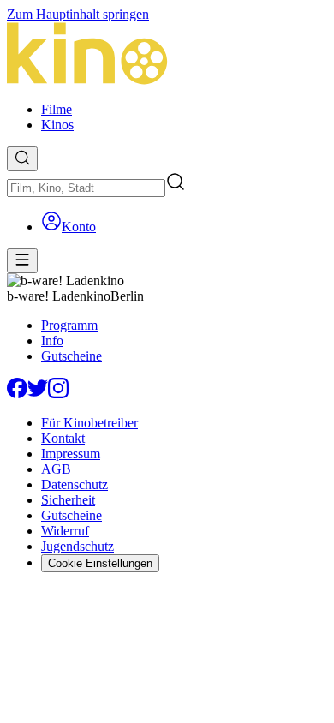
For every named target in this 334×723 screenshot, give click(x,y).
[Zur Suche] (22, 158)
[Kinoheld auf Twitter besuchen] (37, 393)
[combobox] (86, 188)
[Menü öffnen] (22, 260)
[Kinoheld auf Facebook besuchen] (17, 393)
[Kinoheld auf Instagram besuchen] (58, 393)
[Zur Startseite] (167, 55)
